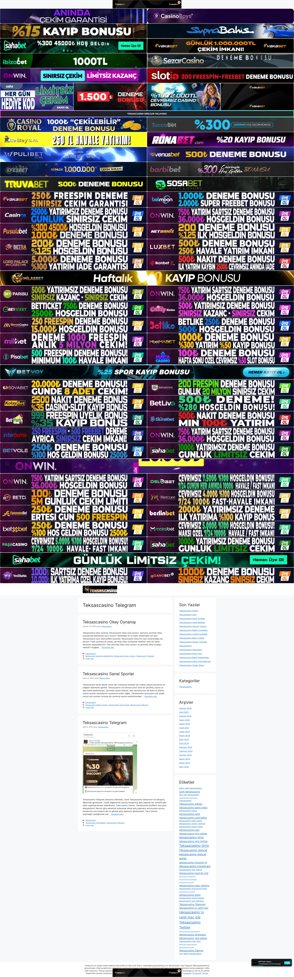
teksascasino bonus (188, 811)
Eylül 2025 (184, 712)
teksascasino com (189, 829)
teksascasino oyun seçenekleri (188, 879)
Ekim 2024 (184, 739)
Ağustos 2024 (185, 747)
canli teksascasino (189, 791)
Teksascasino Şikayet (191, 950)
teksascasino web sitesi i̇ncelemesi (189, 931)
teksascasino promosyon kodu (193, 888)
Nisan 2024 (184, 763)
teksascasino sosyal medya (191, 898)
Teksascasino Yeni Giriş (190, 941)
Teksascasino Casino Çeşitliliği (193, 634)
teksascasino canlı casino (190, 821)
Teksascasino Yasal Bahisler (192, 622)
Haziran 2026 (185, 708)
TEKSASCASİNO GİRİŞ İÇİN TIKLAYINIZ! (147, 114)
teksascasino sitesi (190, 894)
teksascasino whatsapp (192, 934)
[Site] (73, 199)
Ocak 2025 (184, 728)
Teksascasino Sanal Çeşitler (192, 618)
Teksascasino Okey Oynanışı (109, 622)
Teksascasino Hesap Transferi (193, 642)
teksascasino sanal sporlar (119, 705)
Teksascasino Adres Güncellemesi (195, 661)
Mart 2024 (184, 767)
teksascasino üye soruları (186, 947)
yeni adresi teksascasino (190, 953)
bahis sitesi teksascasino (190, 788)
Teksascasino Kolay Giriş (190, 654)
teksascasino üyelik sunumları (188, 944)
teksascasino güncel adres (192, 856)
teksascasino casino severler (192, 823)
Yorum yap (89, 659)
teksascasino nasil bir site (193, 873)
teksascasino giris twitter (193, 841)
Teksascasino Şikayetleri (190, 650)
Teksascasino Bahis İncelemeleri (194, 657)
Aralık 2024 (184, 732)
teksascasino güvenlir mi (193, 862)
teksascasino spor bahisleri (191, 901)
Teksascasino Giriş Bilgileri (95, 823)
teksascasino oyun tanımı (186, 882)
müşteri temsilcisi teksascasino (188, 798)
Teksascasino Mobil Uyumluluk (193, 630)
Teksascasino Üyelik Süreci (191, 665)
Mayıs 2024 (184, 759)
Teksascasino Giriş (187, 615)
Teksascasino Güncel (193, 850)
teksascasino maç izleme (190, 870)
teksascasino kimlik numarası (96, 705)
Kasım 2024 (184, 735)
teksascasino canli (189, 814)
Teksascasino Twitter (190, 924)
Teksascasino (90, 654)
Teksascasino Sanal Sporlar (108, 673)
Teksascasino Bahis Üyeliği (191, 638)
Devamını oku (108, 647)
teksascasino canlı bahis (193, 817)
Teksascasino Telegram (145, 656)
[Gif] (147, 278)
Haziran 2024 (185, 755)
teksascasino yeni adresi (193, 938)
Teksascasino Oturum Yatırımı (192, 626)
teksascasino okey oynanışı (124, 656)
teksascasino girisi (191, 837)
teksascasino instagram (195, 866)
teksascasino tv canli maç (193, 907)
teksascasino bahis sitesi (193, 807)
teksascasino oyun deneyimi (187, 876)
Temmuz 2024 (185, 751)
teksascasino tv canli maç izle (191, 914)
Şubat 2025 (184, 724)
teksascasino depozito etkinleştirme (99, 656)
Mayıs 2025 (184, 720)
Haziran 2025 (185, 716)
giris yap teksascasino (189, 795)
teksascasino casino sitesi (191, 826)
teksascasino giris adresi (193, 833)
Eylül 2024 (184, 743)
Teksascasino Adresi (188, 611)
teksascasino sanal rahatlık (187, 892)
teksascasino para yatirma (194, 885)
